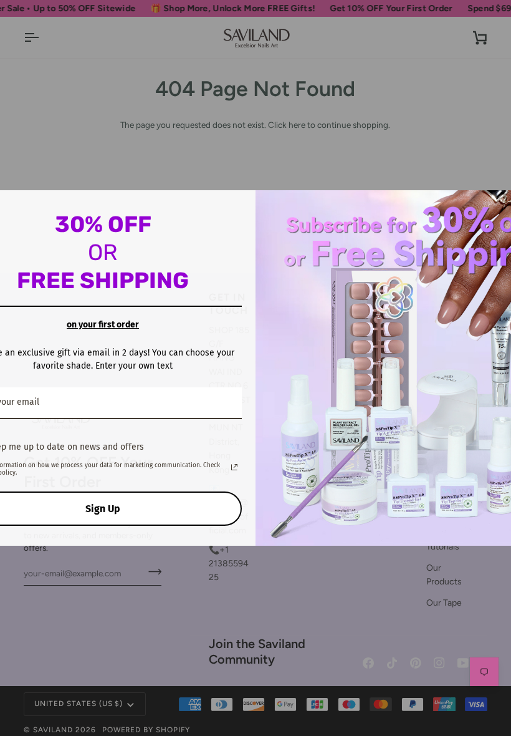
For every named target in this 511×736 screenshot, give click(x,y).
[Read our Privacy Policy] (234, 467)
